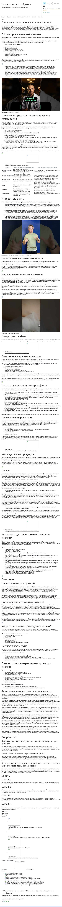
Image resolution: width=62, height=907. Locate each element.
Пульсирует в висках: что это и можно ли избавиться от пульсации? (22, 531)
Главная (3, 17)
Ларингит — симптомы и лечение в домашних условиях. (18, 877)
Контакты (40, 17)
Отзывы (34, 17)
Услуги (9, 17)
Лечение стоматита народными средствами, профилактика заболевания (23, 884)
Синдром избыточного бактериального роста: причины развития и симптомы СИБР (28, 837)
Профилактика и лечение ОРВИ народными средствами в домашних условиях (24, 882)
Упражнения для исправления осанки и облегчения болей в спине (21, 451)
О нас (14, 17)
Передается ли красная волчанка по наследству (17, 165)
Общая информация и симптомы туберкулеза (19, 847)
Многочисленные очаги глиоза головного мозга (17, 353)
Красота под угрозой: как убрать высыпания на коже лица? (23, 858)
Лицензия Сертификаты (24, 17)
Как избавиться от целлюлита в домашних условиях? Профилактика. (22, 879)
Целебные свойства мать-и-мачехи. (13, 874)
